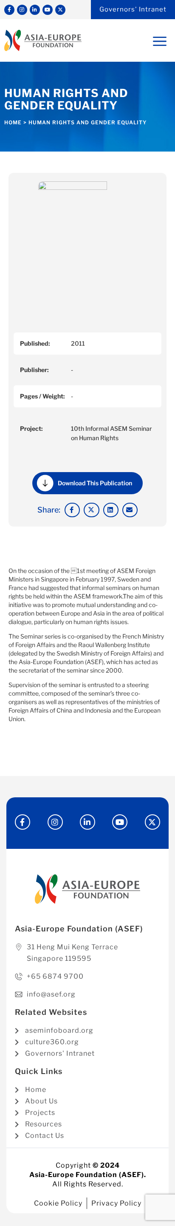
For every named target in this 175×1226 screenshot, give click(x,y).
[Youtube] (47, 10)
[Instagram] (22, 10)
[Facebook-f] (9, 10)
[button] (72, 510)
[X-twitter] (60, 10)
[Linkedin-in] (35, 10)
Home (13, 122)
